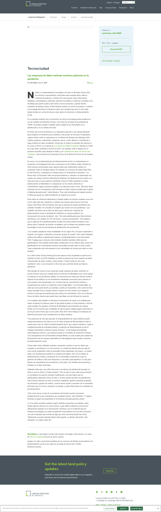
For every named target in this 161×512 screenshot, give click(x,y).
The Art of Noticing (37, 437)
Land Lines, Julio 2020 (111, 33)
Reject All (123, 508)
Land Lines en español (87, 17)
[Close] (158, 508)
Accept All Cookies (136, 508)
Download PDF (116, 49)
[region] (80, 508)
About (132, 8)
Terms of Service (114, 505)
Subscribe (110, 471)
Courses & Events (110, 8)
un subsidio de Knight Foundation (66, 146)
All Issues (63, 17)
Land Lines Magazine (36, 17)
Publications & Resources (88, 8)
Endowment (123, 8)
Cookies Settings (109, 508)
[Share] (90, 83)
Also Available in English (111, 61)
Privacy (103, 505)
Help (97, 505)
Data (100, 8)
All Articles (74, 17)
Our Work (74, 8)
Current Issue (53, 17)
